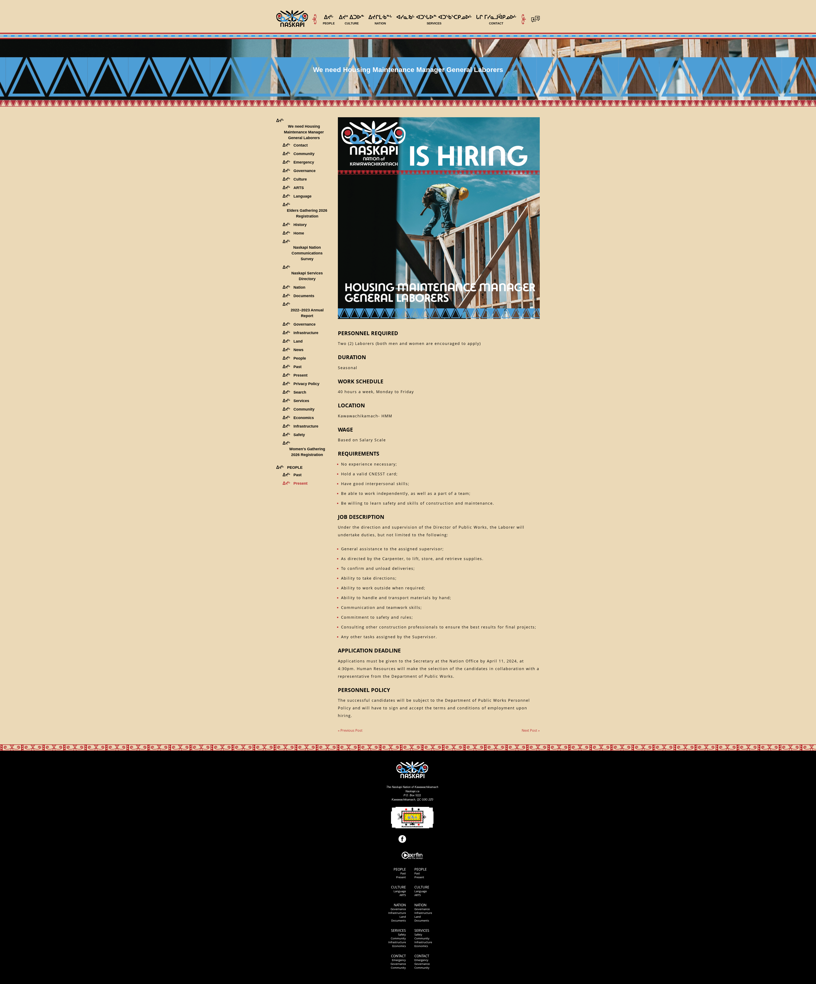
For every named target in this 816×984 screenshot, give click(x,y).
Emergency (399, 960)
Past (403, 873)
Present (401, 877)
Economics (399, 946)
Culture (398, 887)
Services (398, 930)
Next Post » (531, 730)
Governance (398, 909)
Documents (398, 920)
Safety (402, 934)
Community (398, 938)
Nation (400, 905)
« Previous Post (350, 730)
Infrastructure (397, 913)
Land (403, 917)
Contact (398, 956)
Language (400, 891)
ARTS (403, 895)
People (400, 869)
